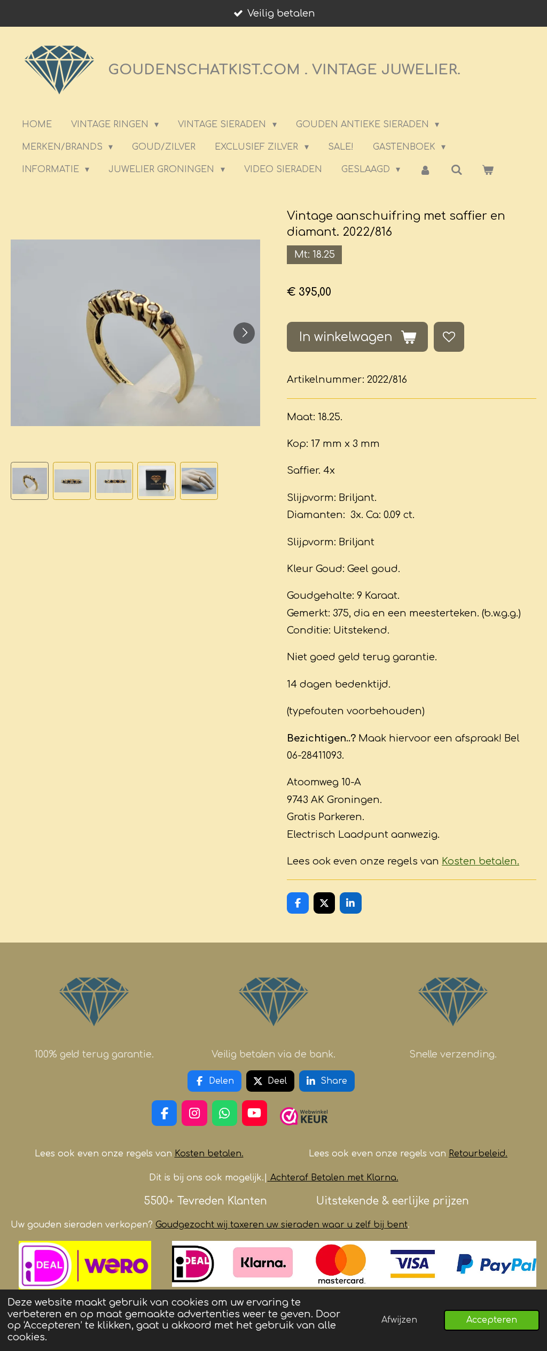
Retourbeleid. (478, 1154)
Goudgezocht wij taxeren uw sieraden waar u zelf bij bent (281, 1225)
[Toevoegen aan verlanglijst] (449, 337)
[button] (30, 481)
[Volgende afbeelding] (244, 333)
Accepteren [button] (491, 1320)
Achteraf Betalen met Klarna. (334, 1178)
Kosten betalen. (480, 861)
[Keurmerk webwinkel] (304, 1129)
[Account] (425, 169)
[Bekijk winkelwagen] (488, 169)
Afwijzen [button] (399, 1320)
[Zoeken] (457, 169)
